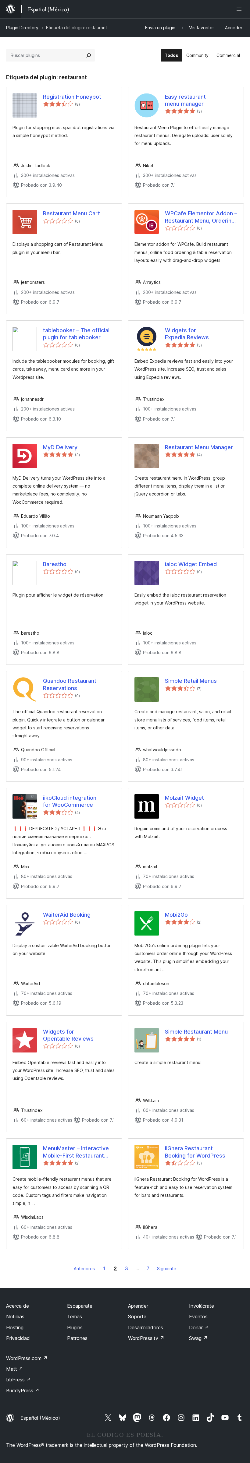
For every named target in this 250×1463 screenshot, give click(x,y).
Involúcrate (201, 1306)
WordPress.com (27, 1358)
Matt (14, 1369)
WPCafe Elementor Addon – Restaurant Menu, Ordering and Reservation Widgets (201, 217)
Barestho (54, 564)
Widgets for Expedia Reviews (187, 333)
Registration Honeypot (72, 96)
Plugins (75, 1327)
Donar (199, 1327)
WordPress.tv (146, 1338)
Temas (74, 1316)
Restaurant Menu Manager (199, 447)
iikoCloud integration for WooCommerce (69, 801)
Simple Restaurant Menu (196, 1031)
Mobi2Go (176, 914)
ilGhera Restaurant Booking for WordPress (195, 1151)
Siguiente (166, 1268)
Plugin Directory (22, 27)
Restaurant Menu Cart (71, 213)
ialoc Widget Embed (191, 564)
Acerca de (17, 1306)
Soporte (137, 1316)
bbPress (18, 1380)
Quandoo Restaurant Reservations (69, 684)
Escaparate (79, 1306)
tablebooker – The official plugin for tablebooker (76, 333)
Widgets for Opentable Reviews (68, 1035)
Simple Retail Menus (191, 681)
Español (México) (40, 1418)
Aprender (138, 1306)
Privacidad (18, 1338)
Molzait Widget (184, 798)
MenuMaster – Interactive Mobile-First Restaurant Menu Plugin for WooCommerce (76, 1152)
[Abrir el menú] (240, 9)
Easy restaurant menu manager (185, 100)
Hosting (14, 1327)
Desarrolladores (145, 1327)
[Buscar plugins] (89, 55)
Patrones (77, 1338)
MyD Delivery (60, 447)
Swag (198, 1338)
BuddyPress (22, 1390)
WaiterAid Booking (67, 914)
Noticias (15, 1316)
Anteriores (84, 1268)
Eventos (198, 1316)
